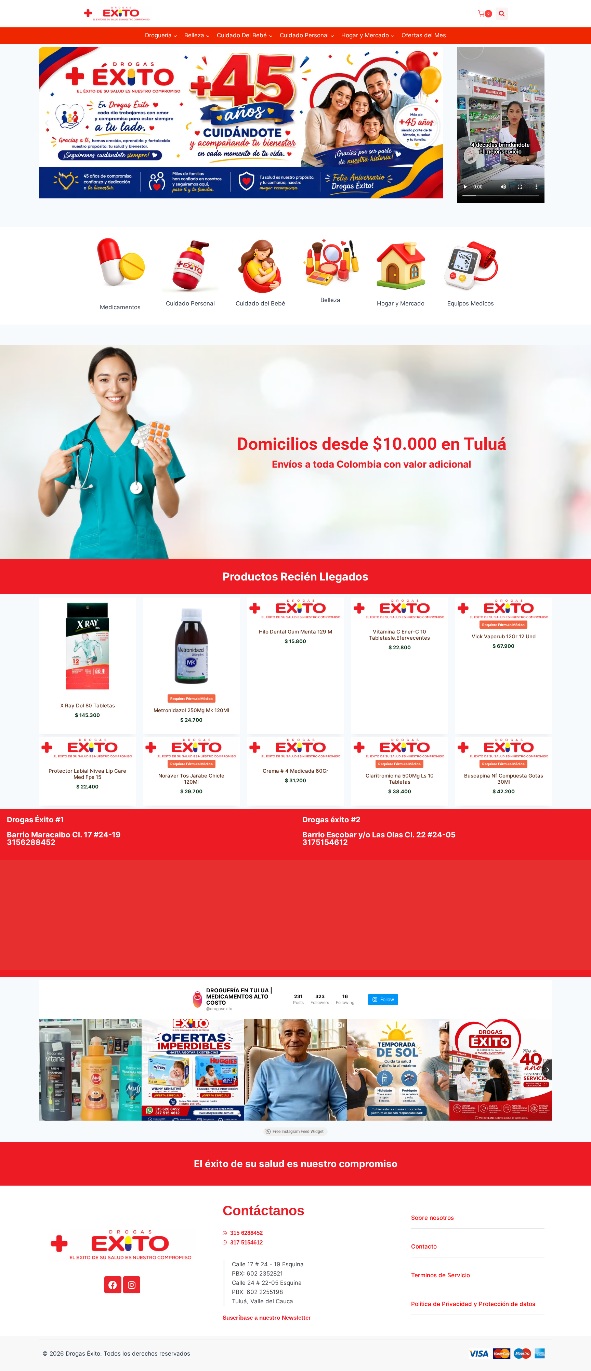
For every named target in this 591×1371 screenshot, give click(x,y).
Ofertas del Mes (424, 35)
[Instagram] (131, 1284)
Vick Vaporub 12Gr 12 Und (504, 636)
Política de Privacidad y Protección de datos (473, 1304)
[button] (46, 122)
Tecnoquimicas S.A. (182, 802)
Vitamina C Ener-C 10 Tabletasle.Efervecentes (399, 634)
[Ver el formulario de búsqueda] (502, 14)
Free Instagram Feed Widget (298, 1131)
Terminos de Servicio (440, 1275)
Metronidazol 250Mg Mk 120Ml (191, 710)
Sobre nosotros (432, 1217)
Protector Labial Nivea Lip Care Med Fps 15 (87, 774)
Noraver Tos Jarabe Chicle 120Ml (191, 778)
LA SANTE (385, 802)
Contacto (424, 1246)
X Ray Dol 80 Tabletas (87, 705)
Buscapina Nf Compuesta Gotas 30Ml (503, 778)
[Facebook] (112, 1284)
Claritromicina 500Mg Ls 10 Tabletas (400, 778)
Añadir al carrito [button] (297, 662)
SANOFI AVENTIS (490, 802)
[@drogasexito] (197, 999)
